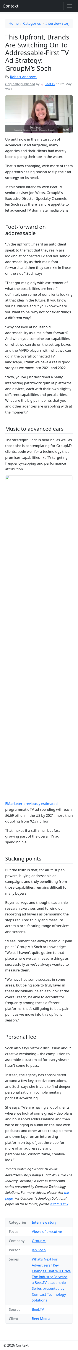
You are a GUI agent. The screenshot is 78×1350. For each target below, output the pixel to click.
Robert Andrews (23, 76)
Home (14, 23)
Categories (32, 23)
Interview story (58, 23)
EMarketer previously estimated (31, 803)
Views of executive (47, 1231)
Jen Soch (39, 1250)
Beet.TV (50, 84)
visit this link (59, 1204)
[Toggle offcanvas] (69, 6)
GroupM (39, 1240)
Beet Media (41, 1318)
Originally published (20, 84)
